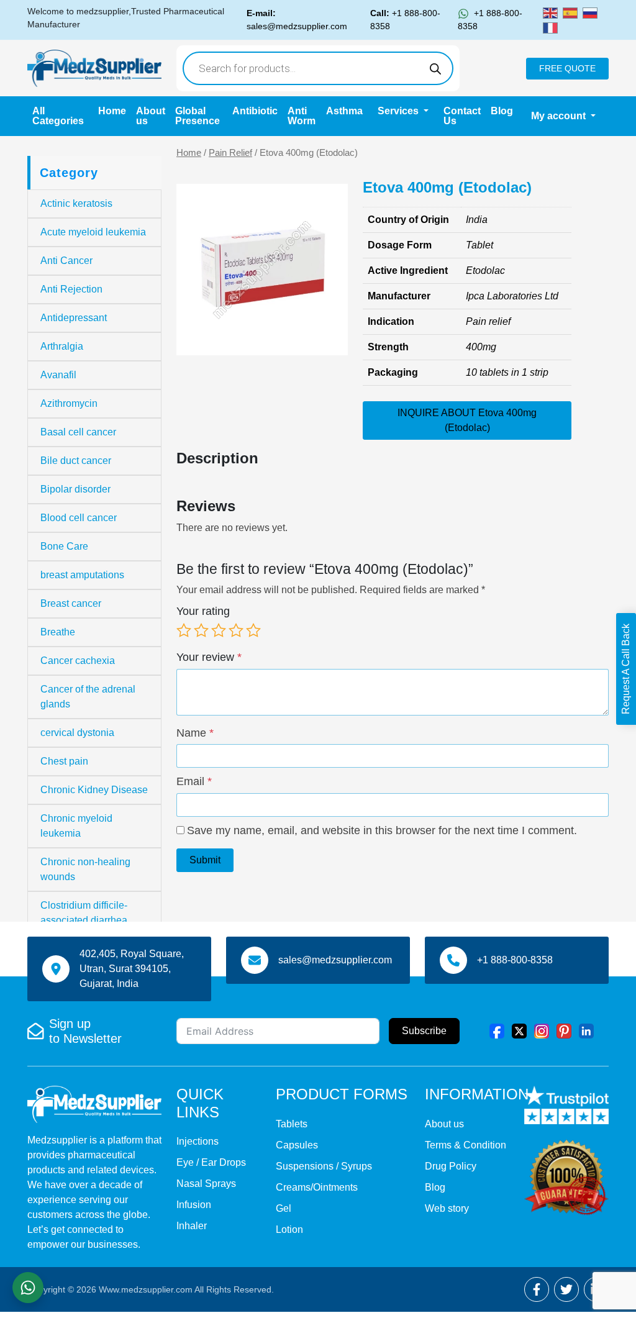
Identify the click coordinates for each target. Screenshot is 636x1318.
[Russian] (590, 12)
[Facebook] (496, 1030)
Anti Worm (302, 116)
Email (194, 781)
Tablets (291, 1124)
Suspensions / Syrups (324, 1166)
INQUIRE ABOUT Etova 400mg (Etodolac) (467, 420)
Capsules (297, 1145)
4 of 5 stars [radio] (236, 630)
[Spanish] (570, 12)
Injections (197, 1141)
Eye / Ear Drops (211, 1162)
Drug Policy (450, 1166)
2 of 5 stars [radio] (201, 630)
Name (195, 733)
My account (559, 116)
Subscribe (424, 1030)
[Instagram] (541, 1030)
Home (112, 111)
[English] (550, 12)
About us (150, 116)
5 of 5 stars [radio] (253, 630)
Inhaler (191, 1225)
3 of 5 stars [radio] (218, 630)
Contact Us (462, 116)
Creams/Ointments (317, 1187)
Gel (283, 1208)
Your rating (203, 611)
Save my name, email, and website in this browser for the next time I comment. (382, 830)
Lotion (289, 1229)
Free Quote (567, 68)
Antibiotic (255, 111)
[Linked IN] (586, 1030)
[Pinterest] (563, 1030)
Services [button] (399, 111)
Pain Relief (230, 153)
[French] (550, 27)
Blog (502, 111)
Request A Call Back (625, 669)
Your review (209, 657)
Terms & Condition (465, 1145)
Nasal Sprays (206, 1183)
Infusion (193, 1204)
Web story (447, 1208)
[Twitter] (519, 1030)
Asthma (344, 111)
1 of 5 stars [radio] (183, 630)
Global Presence (197, 116)
